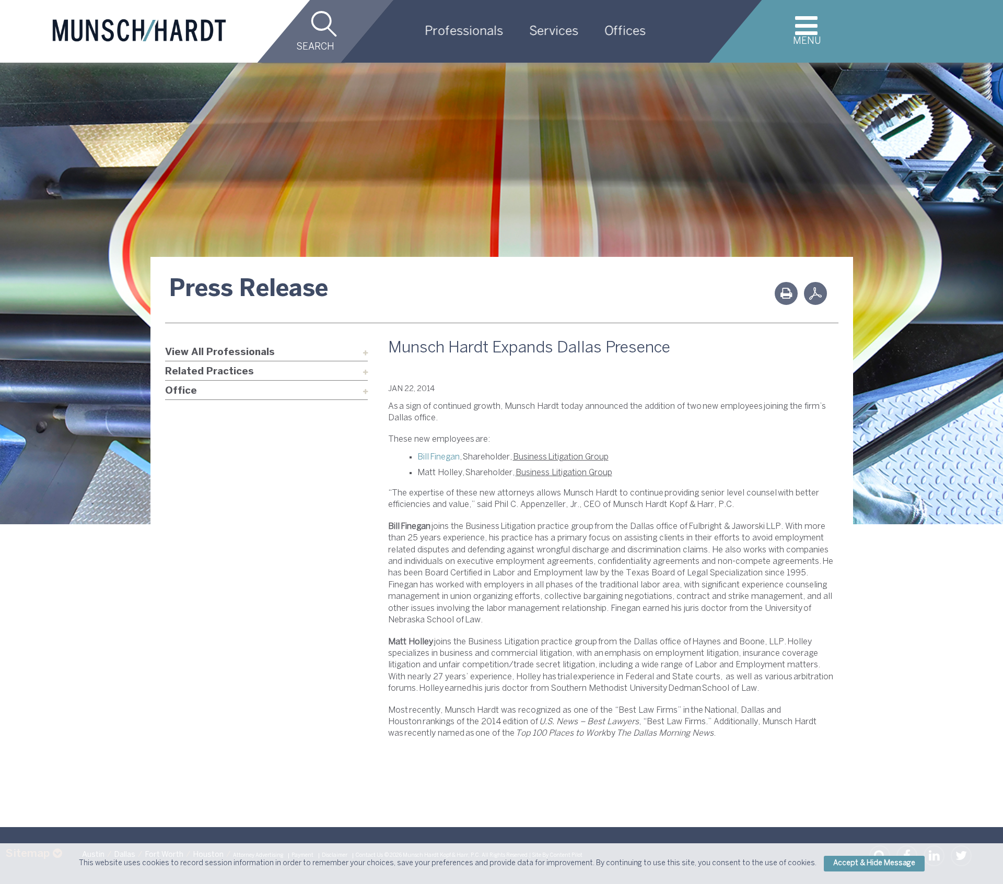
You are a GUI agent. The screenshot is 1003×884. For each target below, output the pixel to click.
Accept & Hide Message (874, 863)
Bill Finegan (438, 457)
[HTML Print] (786, 293)
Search (315, 47)
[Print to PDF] (815, 293)
